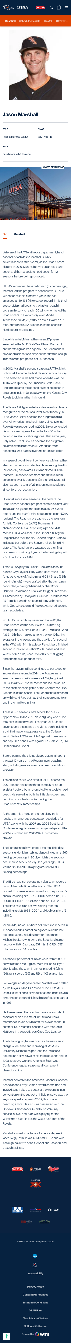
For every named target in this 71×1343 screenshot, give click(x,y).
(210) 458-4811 (46, 136)
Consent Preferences (35, 1294)
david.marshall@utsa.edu (16, 154)
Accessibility (35, 1273)
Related (19, 234)
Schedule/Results (29, 21)
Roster (48, 21)
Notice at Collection (35, 1326)
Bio (5, 234)
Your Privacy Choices (35, 1318)
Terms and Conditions (35, 1302)
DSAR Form (35, 1310)
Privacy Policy (35, 1286)
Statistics (62, 21)
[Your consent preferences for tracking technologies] (6, 1336)
